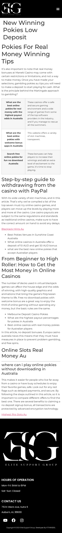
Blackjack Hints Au (13, 229)
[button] (58, 8)
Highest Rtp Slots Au (14, 414)
